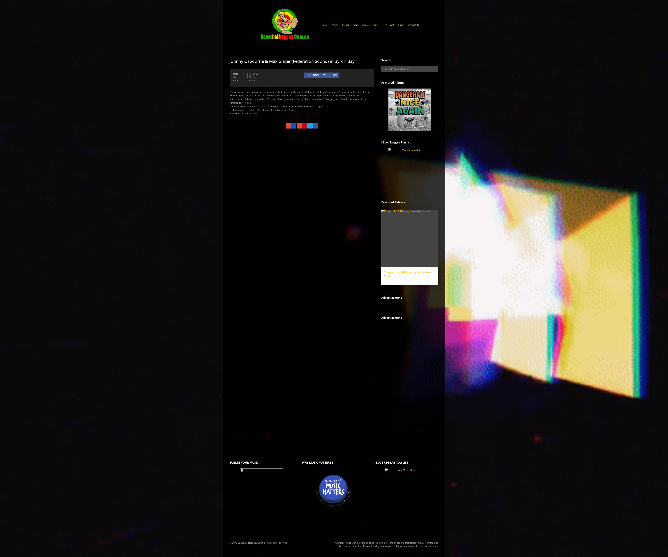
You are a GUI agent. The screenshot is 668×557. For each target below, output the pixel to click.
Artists (335, 25)
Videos (365, 25)
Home (324, 25)
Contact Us (413, 25)
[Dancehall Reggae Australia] (284, 26)
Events (345, 25)
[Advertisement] (407, 383)
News (355, 25)
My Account (388, 25)
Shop (400, 25)
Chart (375, 25)
